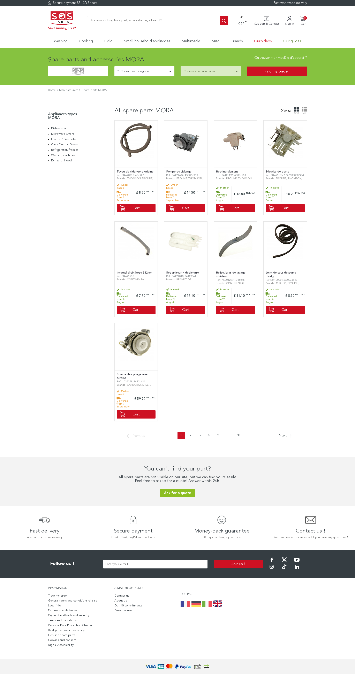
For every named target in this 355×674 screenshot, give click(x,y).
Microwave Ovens (63, 133)
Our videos (263, 41)
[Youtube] (297, 562)
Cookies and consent (62, 640)
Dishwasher (58, 128)
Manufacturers (68, 90)
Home (52, 90)
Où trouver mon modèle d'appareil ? (280, 58)
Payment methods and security (68, 615)
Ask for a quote (177, 493)
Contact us (121, 595)
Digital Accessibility (61, 645)
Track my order (58, 595)
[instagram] (271, 569)
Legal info (54, 605)
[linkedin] (297, 569)
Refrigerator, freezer (64, 149)
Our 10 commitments (128, 605)
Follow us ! (62, 563)
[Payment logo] (177, 666)
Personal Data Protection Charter (70, 625)
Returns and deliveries (62, 610)
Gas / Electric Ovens (64, 144)
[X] (284, 562)
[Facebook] (271, 562)
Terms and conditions (62, 620)
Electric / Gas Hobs (63, 139)
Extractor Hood (61, 160)
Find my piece (276, 71)
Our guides (292, 41)
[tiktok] (284, 569)
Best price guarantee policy (66, 630)
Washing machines (63, 155)
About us (120, 600)
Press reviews (123, 610)
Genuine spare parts (61, 635)
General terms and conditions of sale (72, 600)
